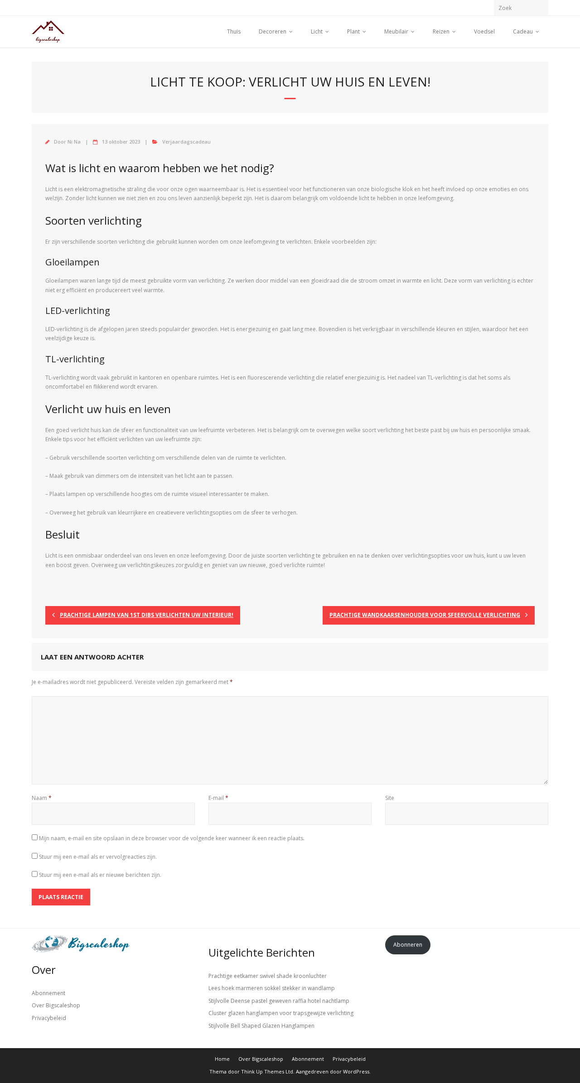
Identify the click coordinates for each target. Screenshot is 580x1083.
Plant (353, 31)
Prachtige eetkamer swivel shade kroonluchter (267, 976)
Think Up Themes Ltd (267, 1071)
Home (222, 1058)
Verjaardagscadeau (186, 141)
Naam (42, 798)
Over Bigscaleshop (56, 1005)
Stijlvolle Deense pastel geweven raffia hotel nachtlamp (278, 1001)
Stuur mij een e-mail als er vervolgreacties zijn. (98, 857)
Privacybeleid (49, 1018)
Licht (317, 31)
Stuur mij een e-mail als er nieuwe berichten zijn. (100, 875)
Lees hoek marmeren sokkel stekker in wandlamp (271, 988)
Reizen (441, 31)
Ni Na (74, 141)
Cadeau (523, 31)
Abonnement (48, 993)
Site (389, 798)
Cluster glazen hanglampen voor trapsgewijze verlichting (280, 1013)
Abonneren (407, 944)
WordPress (356, 1071)
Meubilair (396, 31)
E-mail (218, 798)
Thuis (234, 31)
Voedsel (484, 31)
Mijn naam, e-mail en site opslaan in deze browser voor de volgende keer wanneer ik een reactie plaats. (171, 838)
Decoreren (272, 31)
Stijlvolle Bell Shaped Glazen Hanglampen (261, 1026)
